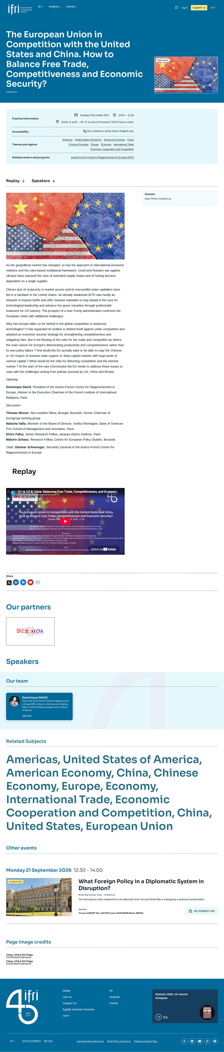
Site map (48, 1041)
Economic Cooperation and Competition (112, 149)
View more (26, 715)
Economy (106, 144)
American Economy (114, 139)
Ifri (39, 6)
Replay (13, 180)
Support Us (69, 1003)
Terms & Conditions (31, 1041)
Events (71, 6)
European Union (129, 826)
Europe (95, 144)
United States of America (88, 139)
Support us (199, 7)
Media (66, 990)
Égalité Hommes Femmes (78, 1009)
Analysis (54, 6)
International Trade (124, 144)
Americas (67, 139)
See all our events (24, 23)
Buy (165, 1016)
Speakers (41, 180)
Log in (184, 7)
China (130, 139)
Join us (67, 997)
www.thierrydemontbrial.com (90, 1041)
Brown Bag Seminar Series (90, 895)
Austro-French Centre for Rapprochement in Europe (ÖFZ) (102, 157)
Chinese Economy (79, 144)
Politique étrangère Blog (145, 1041)
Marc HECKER (102, 913)
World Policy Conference (119, 1041)
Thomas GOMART (86, 913)
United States (43, 826)
